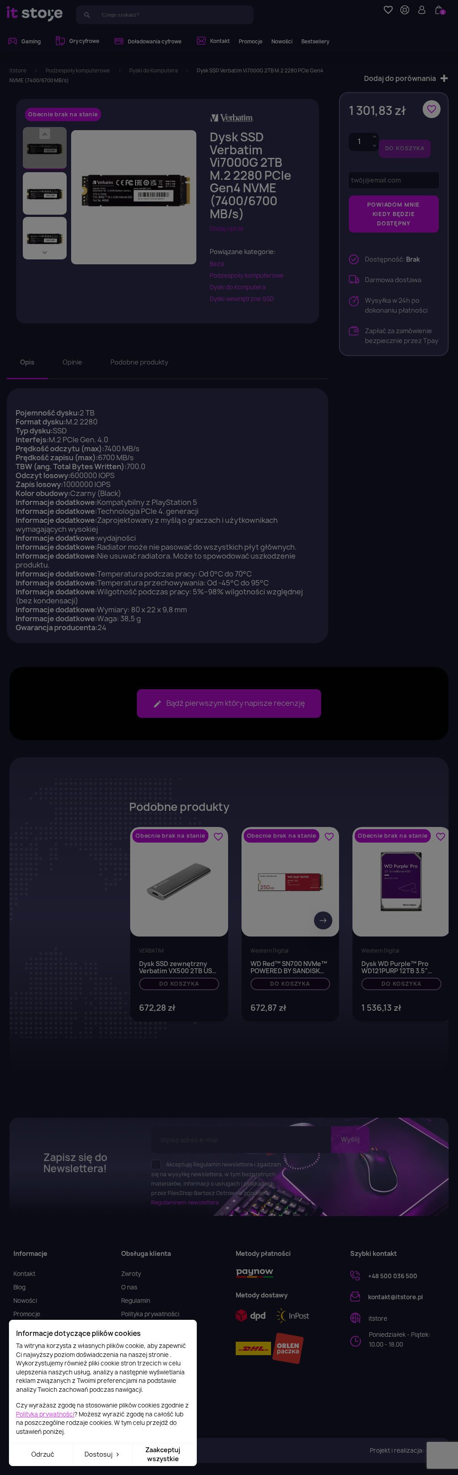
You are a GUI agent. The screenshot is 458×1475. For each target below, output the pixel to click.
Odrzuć (42, 1454)
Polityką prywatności (45, 1414)
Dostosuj (99, 1454)
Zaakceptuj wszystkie (162, 1454)
